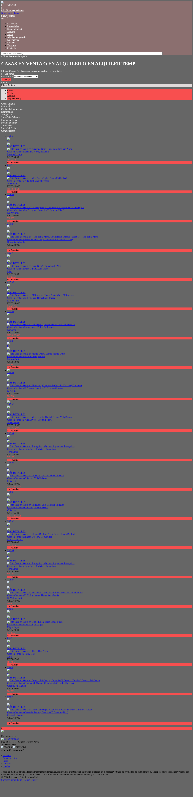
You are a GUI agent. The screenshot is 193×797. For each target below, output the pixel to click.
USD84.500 (13, 662)
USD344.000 (13, 306)
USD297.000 (13, 218)
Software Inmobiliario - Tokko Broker (19, 780)
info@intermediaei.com (12, 10)
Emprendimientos (15, 29)
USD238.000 (13, 248)
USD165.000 (14, 516)
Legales (11, 42)
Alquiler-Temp (42, 71)
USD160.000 (13, 603)
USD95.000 (13, 160)
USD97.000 (13, 574)
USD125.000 (13, 277)
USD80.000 (13, 545)
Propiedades (13, 26)
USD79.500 (13, 457)
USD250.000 (13, 396)
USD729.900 (13, 428)
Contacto (11, 48)
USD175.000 (13, 335)
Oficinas (7, 763)
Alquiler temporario (16, 37)
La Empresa (13, 40)
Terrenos (7, 755)
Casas (12, 71)
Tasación (11, 45)
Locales (6, 766)
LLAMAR (12, 23)
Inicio (4, 71)
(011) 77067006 (11, 739)
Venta (10, 34)
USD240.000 (13, 189)
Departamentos (10, 758)
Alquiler (11, 31)
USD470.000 (13, 633)
